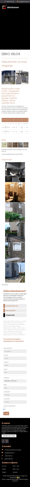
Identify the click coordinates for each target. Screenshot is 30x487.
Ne (5, 409)
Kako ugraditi (10, 310)
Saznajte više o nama (9, 436)
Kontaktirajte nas (12, 306)
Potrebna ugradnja (10, 406)
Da (5, 408)
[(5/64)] (15, 253)
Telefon (6, 362)
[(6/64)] (15, 273)
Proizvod (7, 378)
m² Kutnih (7, 399)
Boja (5, 385)
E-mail (6, 355)
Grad (5, 369)
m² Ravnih (7, 392)
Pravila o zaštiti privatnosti (8, 479)
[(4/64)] (15, 232)
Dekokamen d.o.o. (16, 476)
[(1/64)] (15, 172)
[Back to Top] (27, 484)
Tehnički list (5, 285)
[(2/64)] (15, 192)
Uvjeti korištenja (19, 479)
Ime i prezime (8, 348)
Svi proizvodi (10, 315)
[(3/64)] (15, 212)
